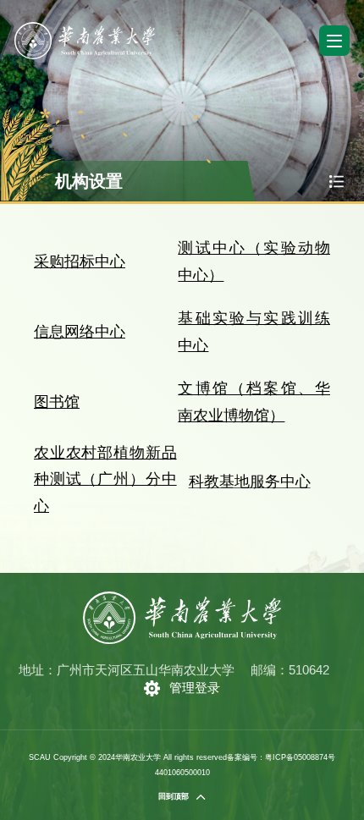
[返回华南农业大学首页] (84, 27)
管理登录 (194, 687)
